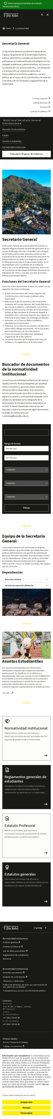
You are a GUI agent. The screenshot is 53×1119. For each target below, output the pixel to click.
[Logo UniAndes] (11, 15)
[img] (11, 15)
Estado (26, 492)
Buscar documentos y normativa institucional (26, 427)
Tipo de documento (26, 478)
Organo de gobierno (26, 465)
